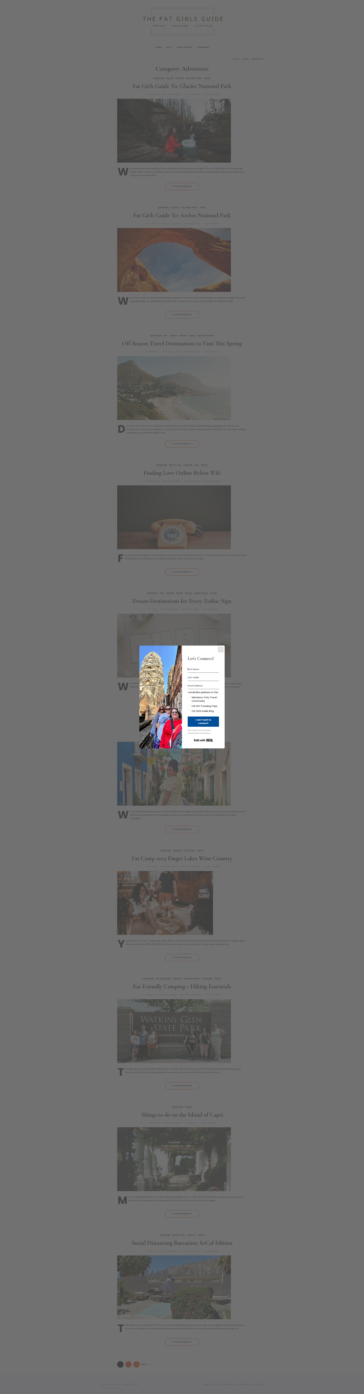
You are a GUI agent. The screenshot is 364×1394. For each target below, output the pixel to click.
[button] (203, 702)
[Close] (221, 649)
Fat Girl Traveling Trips (204, 706)
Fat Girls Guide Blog (203, 711)
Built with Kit (203, 740)
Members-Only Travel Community (204, 699)
